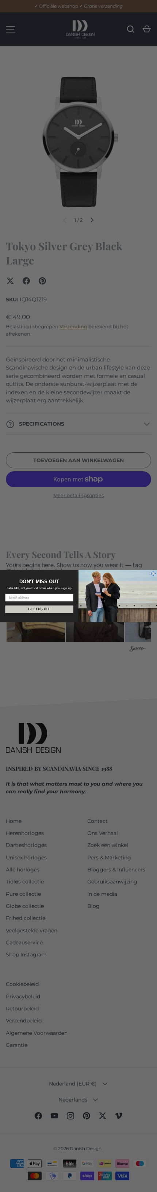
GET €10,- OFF (39, 609)
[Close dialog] (154, 574)
